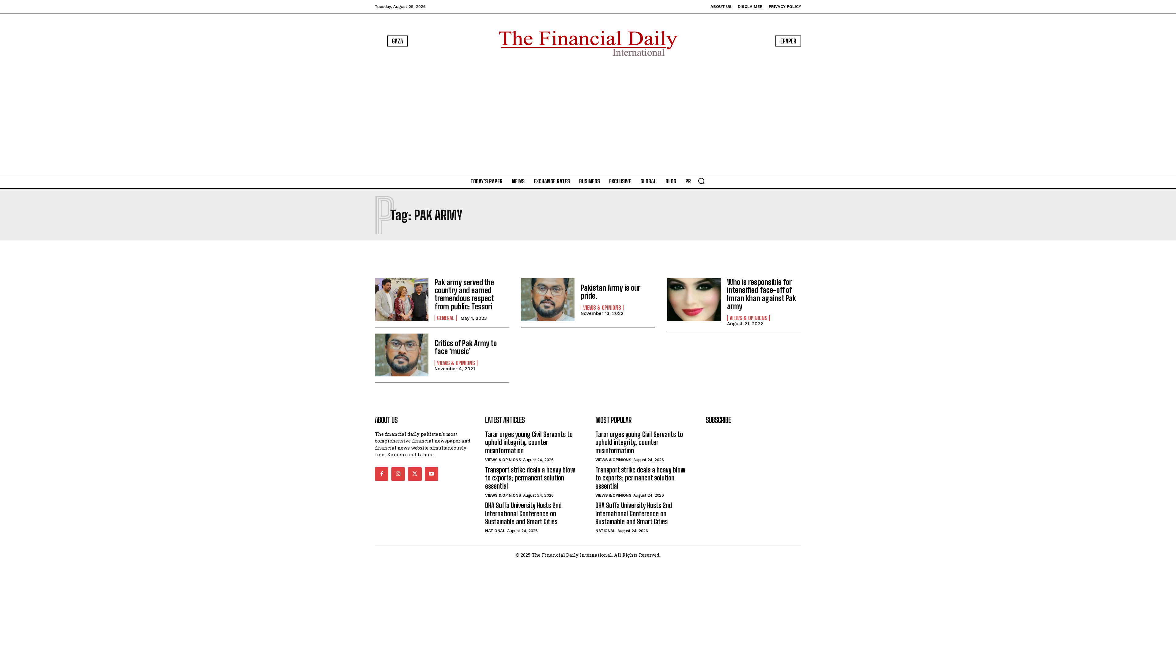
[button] (701, 181)
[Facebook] (381, 474)
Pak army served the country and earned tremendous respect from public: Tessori (464, 294)
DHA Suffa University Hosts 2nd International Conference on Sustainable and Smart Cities (523, 513)
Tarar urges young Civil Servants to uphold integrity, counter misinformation (529, 442)
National (495, 530)
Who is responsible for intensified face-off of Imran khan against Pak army (761, 294)
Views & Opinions (602, 307)
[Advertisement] (588, 116)
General (445, 318)
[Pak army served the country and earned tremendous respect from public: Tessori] (401, 299)
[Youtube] (431, 474)
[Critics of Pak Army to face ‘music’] (401, 355)
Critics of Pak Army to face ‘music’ (466, 347)
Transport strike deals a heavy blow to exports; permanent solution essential (530, 478)
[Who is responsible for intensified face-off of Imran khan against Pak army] (694, 299)
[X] (414, 474)
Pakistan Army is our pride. (610, 291)
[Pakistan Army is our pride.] (548, 299)
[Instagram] (398, 474)
